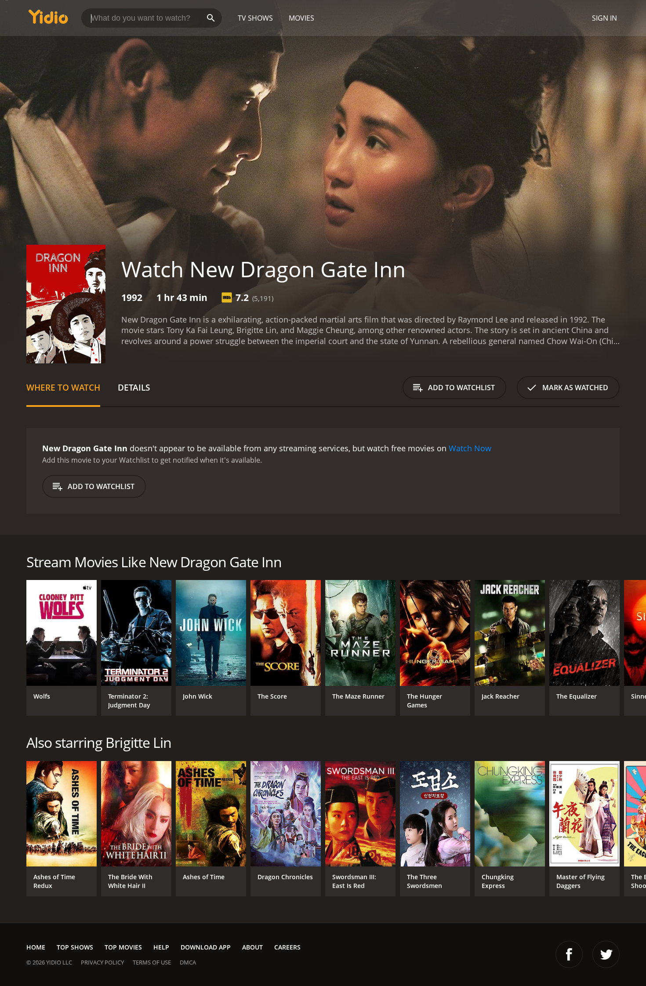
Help (161, 947)
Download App (206, 947)
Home (35, 947)
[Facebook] (569, 954)
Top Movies (123, 947)
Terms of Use (152, 962)
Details (134, 387)
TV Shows (255, 18)
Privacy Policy (102, 962)
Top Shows (75, 947)
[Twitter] (606, 954)
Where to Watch (63, 387)
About (252, 947)
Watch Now (470, 448)
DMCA (188, 962)
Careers (287, 947)
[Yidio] (48, 19)
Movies (301, 18)
